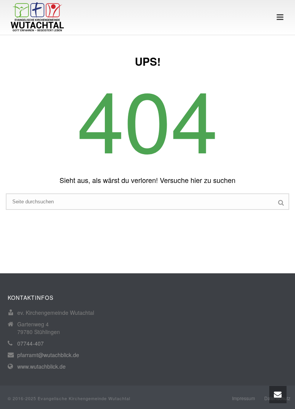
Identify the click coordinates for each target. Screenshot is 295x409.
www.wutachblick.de (41, 366)
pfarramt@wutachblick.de (48, 354)
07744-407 (30, 343)
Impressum (243, 398)
